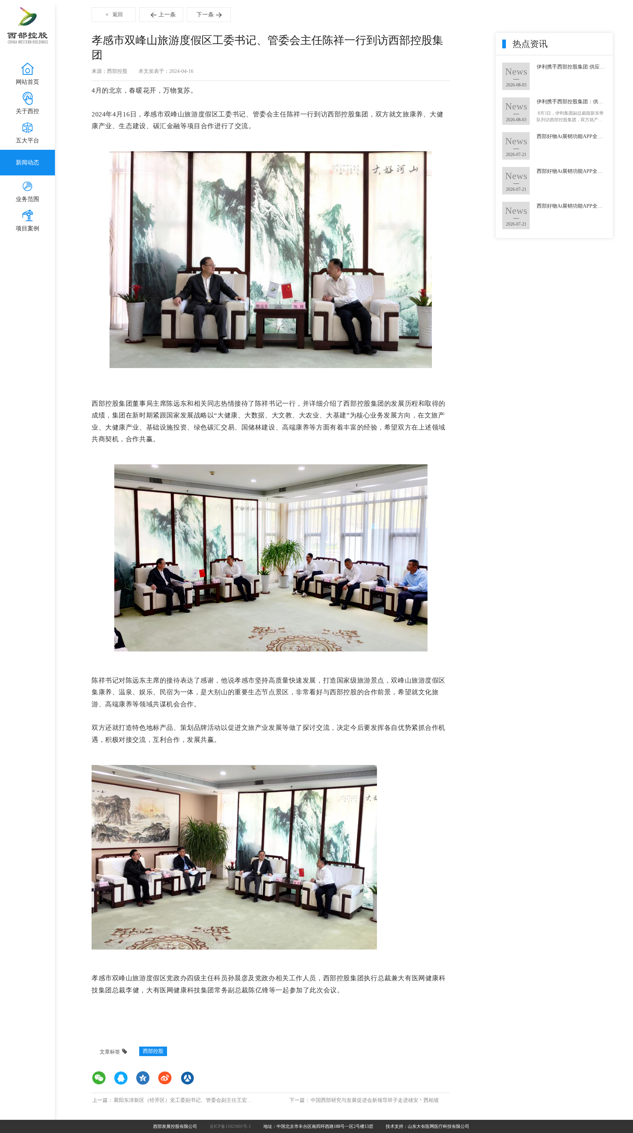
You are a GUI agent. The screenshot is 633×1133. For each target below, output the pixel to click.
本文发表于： (153, 71)
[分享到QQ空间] (143, 1078)
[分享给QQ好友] (121, 1078)
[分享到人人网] (186, 1078)
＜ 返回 (113, 14)
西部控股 (153, 1051)
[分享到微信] (99, 1078)
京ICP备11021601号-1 (230, 1126)
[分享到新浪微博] (165, 1078)
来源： (99, 71)
